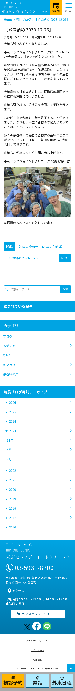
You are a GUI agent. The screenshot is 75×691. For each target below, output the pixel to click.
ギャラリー (10, 364)
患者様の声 (10, 374)
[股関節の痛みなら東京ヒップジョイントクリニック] (24, 7)
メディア (9, 345)
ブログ (7, 336)
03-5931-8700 (34, 568)
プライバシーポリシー (37, 640)
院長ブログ (23, 19)
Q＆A (6, 355)
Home (8, 19)
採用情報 (37, 659)
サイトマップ (37, 650)
